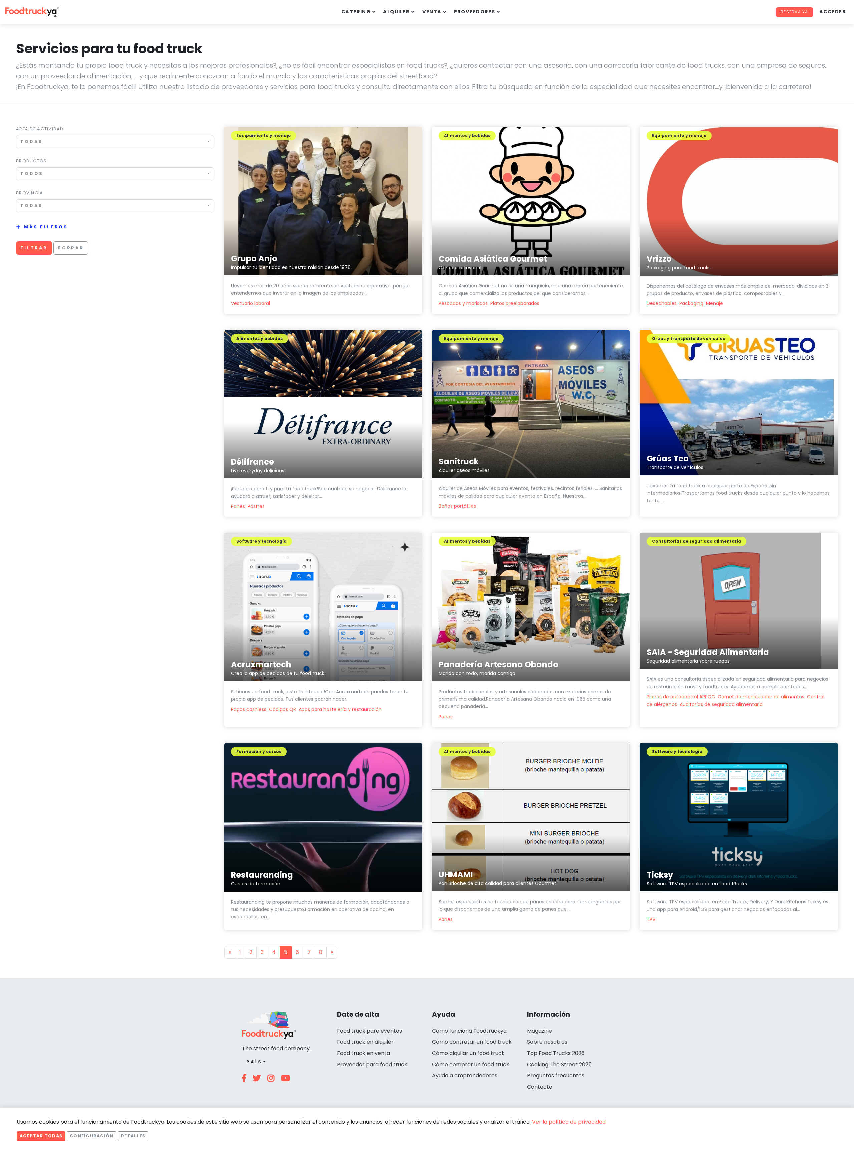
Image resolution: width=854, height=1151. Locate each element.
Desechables (662, 303)
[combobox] (115, 141)
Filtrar (34, 248)
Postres (256, 506)
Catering (356, 11)
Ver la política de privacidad (569, 1122)
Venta (432, 11)
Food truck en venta (363, 1053)
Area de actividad (40, 129)
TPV (651, 919)
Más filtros (46, 227)
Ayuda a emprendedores (464, 1075)
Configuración (91, 1136)
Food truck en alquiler (365, 1042)
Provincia (29, 193)
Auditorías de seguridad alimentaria (721, 704)
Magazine (539, 1031)
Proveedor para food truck (372, 1064)
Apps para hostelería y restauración (340, 709)
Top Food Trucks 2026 (556, 1053)
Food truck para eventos (369, 1031)
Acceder (832, 11)
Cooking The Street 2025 (559, 1064)
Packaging (691, 303)
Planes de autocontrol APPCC (681, 696)
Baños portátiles (457, 506)
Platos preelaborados (514, 303)
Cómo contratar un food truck (472, 1042)
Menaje (714, 303)
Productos (31, 161)
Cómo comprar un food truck (470, 1064)
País (254, 1062)
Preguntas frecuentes (555, 1075)
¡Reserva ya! (794, 12)
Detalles (133, 1136)
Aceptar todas (41, 1136)
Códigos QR (282, 709)
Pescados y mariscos (463, 303)
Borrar (71, 248)
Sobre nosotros (547, 1042)
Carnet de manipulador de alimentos (761, 696)
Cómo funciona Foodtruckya (469, 1031)
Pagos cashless (248, 709)
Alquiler (396, 11)
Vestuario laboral (250, 303)
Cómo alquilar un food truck (468, 1053)
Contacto (539, 1087)
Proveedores (474, 11)
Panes (238, 506)
